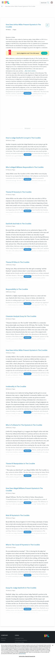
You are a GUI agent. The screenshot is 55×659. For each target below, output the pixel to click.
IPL (2, 6)
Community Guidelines (21, 640)
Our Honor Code (19, 642)
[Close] (52, 645)
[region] (27, 651)
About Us (3, 638)
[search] (48, 2)
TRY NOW (44, 53)
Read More (27, 154)
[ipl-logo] (6, 3)
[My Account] (52, 2)
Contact (3, 640)
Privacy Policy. (22, 653)
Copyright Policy (19, 638)
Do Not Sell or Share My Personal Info (27, 656)
